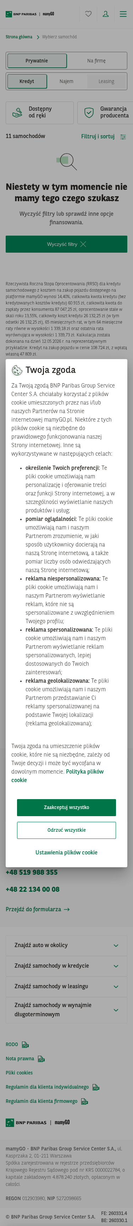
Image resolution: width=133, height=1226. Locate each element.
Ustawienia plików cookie (66, 853)
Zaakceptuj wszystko (66, 807)
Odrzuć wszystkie (67, 830)
